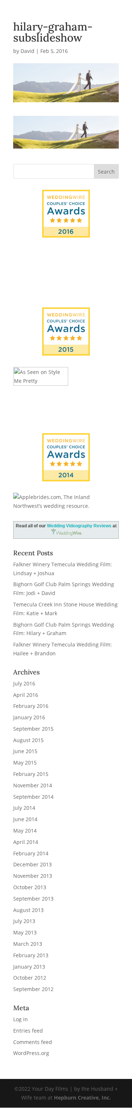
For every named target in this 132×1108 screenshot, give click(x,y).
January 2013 (29, 966)
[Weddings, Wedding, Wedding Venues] (66, 258)
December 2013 (32, 864)
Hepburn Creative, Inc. (82, 1097)
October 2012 (29, 977)
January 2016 (29, 717)
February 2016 (30, 705)
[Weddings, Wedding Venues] (66, 439)
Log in (20, 1019)
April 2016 (25, 694)
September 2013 (33, 898)
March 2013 (27, 943)
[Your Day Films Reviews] (66, 214)
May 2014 (25, 830)
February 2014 (30, 853)
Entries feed (28, 1030)
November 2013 (32, 875)
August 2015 (28, 740)
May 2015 (25, 762)
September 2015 (33, 728)
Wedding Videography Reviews (79, 525)
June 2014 (25, 819)
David (27, 50)
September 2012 (33, 989)
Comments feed (32, 1041)
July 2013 (24, 921)
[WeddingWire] (66, 313)
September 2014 (33, 796)
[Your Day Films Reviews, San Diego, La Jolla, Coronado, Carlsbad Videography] (66, 282)
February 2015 (30, 773)
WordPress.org (31, 1053)
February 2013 (30, 955)
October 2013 (29, 887)
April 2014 (25, 841)
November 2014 (32, 785)
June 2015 (25, 751)
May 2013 (25, 932)
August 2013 (28, 909)
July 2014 (24, 807)
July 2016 (24, 683)
